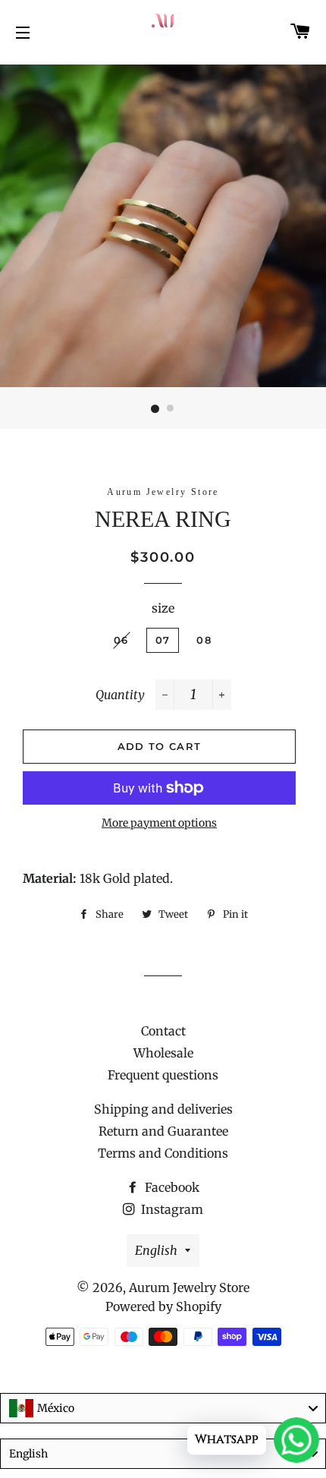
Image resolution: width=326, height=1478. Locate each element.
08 (204, 640)
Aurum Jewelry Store (189, 1287)
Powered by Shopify (163, 1306)
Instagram (170, 1209)
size (163, 608)
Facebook (170, 1187)
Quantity (120, 694)
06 (121, 640)
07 (163, 640)
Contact (163, 1030)
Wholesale (163, 1052)
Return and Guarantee (163, 1131)
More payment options (159, 823)
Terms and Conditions (163, 1153)
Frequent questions (163, 1075)
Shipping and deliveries (163, 1109)
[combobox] (163, 1408)
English (156, 1250)
